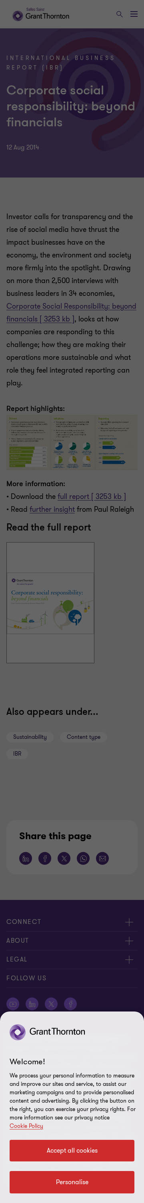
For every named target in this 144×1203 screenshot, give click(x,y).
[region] (72, 1107)
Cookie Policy (26, 1126)
